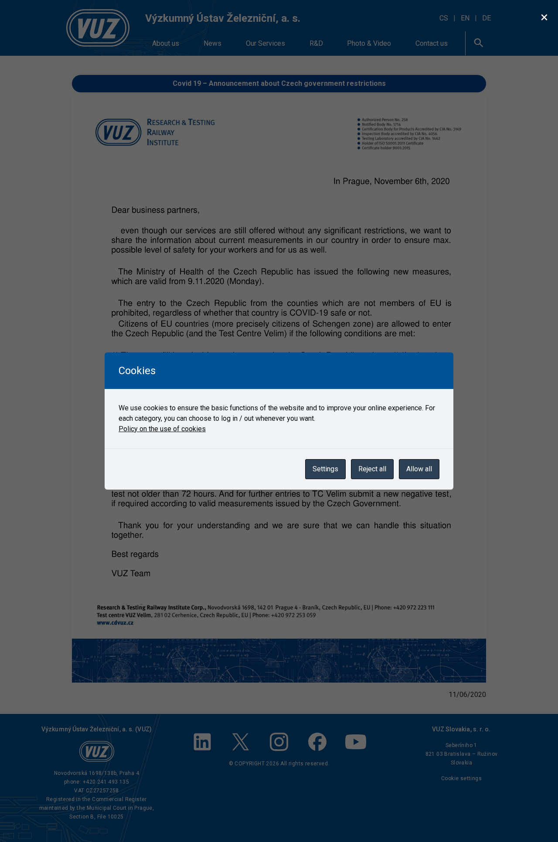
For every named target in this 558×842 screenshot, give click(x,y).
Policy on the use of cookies (162, 429)
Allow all (419, 469)
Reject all (372, 469)
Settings (325, 469)
